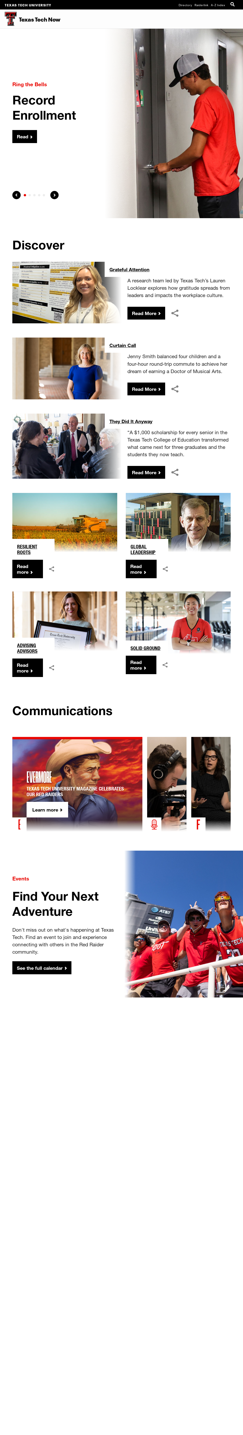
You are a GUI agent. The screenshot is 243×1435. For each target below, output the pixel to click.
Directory (185, 5)
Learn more (45, 809)
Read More (144, 313)
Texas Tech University (28, 4)
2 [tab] (29, 195)
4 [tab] (39, 195)
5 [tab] (44, 195)
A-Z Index (218, 5)
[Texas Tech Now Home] (8, 18)
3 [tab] (34, 195)
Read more (22, 569)
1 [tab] (25, 195)
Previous (16, 195)
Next (54, 195)
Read (22, 137)
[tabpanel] (121, 123)
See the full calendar (40, 968)
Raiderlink (202, 5)
